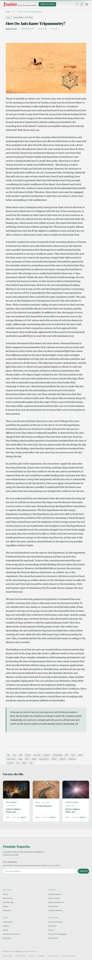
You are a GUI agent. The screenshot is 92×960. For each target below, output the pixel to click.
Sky (18, 763)
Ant (8, 755)
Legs (20, 759)
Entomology (57, 755)
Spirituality (7, 938)
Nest (27, 759)
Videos (5, 906)
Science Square (54, 894)
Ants (14, 755)
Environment (53, 906)
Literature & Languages (57, 934)
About (5, 894)
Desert (28, 755)
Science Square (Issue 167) (72, 810)
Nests (34, 759)
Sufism (5, 930)
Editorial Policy (20, 956)
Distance (47, 755)
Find (66, 755)
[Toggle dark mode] (82, 4)
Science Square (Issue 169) (13, 810)
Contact (32, 956)
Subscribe (83, 871)
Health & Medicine (55, 910)
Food (73, 755)
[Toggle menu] (87, 4)
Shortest (10, 763)
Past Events (7, 898)
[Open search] (77, 4)
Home (8, 12)
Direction (37, 755)
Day (20, 755)
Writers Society (53, 956)
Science (62, 759)
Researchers (44, 759)
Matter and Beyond (56, 902)
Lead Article (7, 922)
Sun (31, 763)
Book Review (53, 938)
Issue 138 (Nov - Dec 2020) (23, 17)
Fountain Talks (8, 902)
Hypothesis (11, 759)
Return (54, 759)
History (51, 930)
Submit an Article (47, 4)
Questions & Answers (11, 934)
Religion (6, 926)
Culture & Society (55, 922)
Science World (54, 898)
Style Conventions (68, 956)
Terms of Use (7, 956)
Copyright (41, 956)
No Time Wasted (43, 806)
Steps (24, 763)
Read (23, 817)
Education (52, 926)
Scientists (72, 759)
